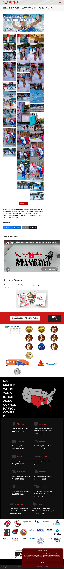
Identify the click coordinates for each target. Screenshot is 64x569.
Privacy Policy (47, 566)
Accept (42, 562)
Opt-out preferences (39, 566)
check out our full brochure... (46, 287)
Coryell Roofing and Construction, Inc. (18, 567)
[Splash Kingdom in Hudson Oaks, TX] (23, 23)
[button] (61, 550)
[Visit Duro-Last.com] (12, 329)
